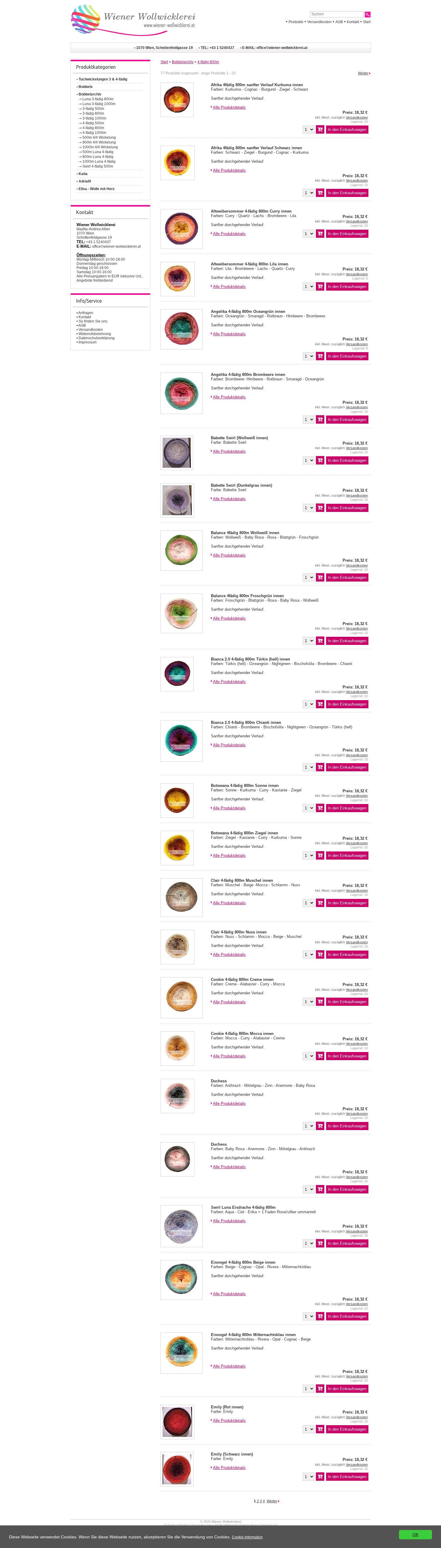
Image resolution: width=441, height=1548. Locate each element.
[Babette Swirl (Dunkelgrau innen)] (177, 516)
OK (415, 1534)
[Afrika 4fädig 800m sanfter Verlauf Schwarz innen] (177, 179)
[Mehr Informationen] (211, 107)
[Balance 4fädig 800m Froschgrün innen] (181, 632)
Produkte (296, 22)
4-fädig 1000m (94, 133)
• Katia (82, 174)
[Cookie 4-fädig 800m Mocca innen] (177, 1064)
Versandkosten (319, 22)
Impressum (88, 342)
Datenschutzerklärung (97, 338)
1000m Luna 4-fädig (99, 161)
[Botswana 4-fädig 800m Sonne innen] (177, 816)
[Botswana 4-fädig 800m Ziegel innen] (177, 864)
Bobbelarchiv (183, 62)
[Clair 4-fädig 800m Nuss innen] (177, 963)
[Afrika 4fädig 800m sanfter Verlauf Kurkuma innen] (177, 115)
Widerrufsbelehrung (95, 334)
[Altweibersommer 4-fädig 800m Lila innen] (177, 295)
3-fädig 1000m (94, 118)
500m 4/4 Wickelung (99, 137)
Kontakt (353, 22)
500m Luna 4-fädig (97, 152)
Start (366, 22)
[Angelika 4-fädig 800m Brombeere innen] (181, 412)
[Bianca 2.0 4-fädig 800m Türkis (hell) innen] (177, 690)
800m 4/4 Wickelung (99, 142)
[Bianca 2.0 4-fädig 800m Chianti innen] (181, 760)
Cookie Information (247, 1537)
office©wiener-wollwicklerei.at (282, 48)
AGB (339, 22)
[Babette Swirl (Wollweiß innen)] (176, 469)
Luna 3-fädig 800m (97, 99)
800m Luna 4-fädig (97, 157)
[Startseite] (132, 40)
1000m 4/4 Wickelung (100, 147)
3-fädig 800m (93, 113)
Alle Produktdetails (229, 107)
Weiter (363, 73)
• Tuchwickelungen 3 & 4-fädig (101, 79)
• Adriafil (83, 181)
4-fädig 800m (93, 128)
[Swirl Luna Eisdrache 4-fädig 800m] (181, 1246)
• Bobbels (84, 87)
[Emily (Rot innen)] (177, 1438)
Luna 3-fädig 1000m (99, 104)
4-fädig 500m (93, 123)
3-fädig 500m (93, 109)
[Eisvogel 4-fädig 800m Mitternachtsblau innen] (181, 1372)
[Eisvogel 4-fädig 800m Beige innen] (181, 1298)
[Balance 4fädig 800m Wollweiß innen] (181, 569)
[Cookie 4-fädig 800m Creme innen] (181, 1017)
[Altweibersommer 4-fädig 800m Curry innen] (181, 247)
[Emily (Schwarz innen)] (177, 1485)
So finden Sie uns (93, 321)
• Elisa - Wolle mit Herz (95, 189)
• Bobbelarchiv (88, 94)
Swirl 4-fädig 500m (97, 166)
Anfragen (85, 313)
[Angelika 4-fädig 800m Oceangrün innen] (181, 348)
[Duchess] (177, 1112)
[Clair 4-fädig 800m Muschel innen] (181, 915)
